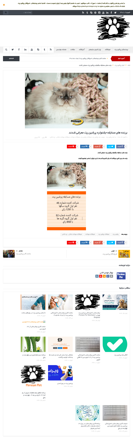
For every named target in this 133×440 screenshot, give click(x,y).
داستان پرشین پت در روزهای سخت (33, 313)
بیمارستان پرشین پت (121, 50)
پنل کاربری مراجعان (95, 50)
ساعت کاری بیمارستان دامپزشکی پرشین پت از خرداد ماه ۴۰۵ (87, 58)
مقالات (72, 50)
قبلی (112, 251)
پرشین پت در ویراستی (65, 383)
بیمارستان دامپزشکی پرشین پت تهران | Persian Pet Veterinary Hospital (89, 315)
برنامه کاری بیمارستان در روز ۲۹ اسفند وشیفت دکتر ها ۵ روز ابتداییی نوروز (89, 426)
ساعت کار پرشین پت (23, 254)
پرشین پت (95, 137)
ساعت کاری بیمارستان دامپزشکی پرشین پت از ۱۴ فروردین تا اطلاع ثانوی (88, 357)
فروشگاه (107, 50)
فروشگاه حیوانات (75, 137)
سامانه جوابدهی (61, 50)
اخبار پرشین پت (110, 137)
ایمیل (36, 137)
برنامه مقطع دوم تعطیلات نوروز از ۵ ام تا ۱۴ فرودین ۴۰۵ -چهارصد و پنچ (33, 395)
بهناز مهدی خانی (106, 273)
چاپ (43, 137)
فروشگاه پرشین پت (86, 137)
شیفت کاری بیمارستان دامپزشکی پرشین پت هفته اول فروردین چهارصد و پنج (116, 426)
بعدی (20, 251)
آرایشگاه (82, 50)
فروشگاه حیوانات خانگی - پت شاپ (59, 137)
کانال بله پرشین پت (120, 355)
